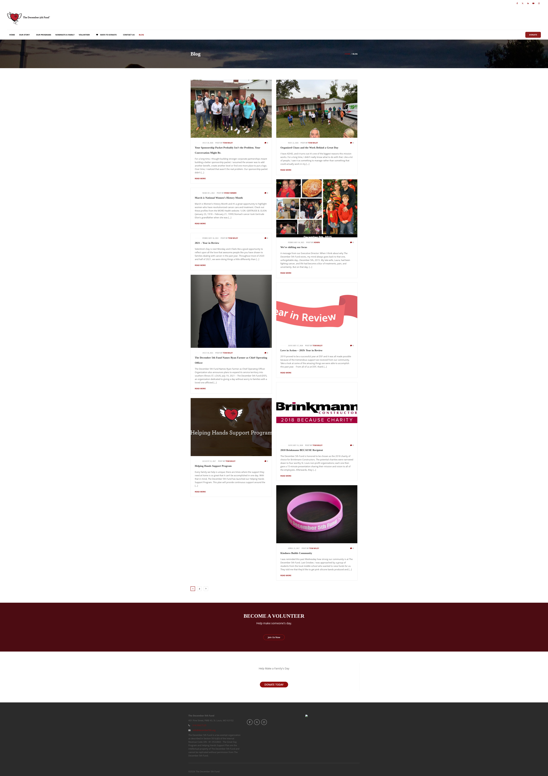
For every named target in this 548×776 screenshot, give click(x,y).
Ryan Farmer (230, 193)
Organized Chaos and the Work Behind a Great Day (309, 147)
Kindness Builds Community (296, 553)
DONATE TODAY (274, 684)
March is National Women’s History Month (219, 197)
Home (347, 54)
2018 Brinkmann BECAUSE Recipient (301, 450)
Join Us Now (274, 637)
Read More (200, 178)
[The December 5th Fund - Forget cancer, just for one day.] (28, 18)
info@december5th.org (203, 730)
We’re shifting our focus (293, 247)
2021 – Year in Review (207, 242)
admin (317, 242)
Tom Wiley (228, 143)
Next (206, 588)
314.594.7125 (199, 725)
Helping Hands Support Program (213, 466)
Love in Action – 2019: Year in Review (301, 350)
